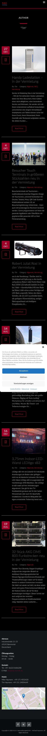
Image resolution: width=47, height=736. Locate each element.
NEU (36, 86)
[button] (43, 347)
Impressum (33, 389)
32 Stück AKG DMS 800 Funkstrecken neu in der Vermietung (28, 556)
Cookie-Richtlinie (15, 389)
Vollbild (5, 690)
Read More (19, 128)
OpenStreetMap (32, 708)
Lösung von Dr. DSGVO (41, 708)
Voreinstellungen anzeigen (23, 383)
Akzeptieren (23, 371)
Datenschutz (25, 389)
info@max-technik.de (15, 671)
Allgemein (30, 86)
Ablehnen (23, 377)
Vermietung (16, 89)
